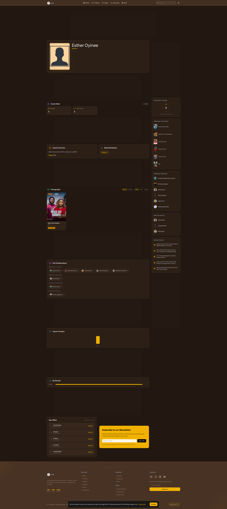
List (131, 189)
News (125, 3)
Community (116, 3)
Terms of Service (121, 489)
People (106, 3)
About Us (119, 476)
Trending (84, 481)
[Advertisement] (113, 25)
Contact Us (120, 479)
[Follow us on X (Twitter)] (155, 477)
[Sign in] (178, 2)
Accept (153, 504)
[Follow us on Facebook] (151, 477)
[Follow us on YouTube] (164, 477)
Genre (146, 189)
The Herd (56, 445)
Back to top (173, 504)
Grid (125, 189)
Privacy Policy (120, 492)
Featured (84, 484)
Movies (87, 3)
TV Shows (97, 3)
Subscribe (142, 441)
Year (141, 189)
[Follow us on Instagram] (160, 477)
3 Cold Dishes (57, 425)
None (136, 189)
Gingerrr (55, 432)
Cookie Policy (120, 495)
